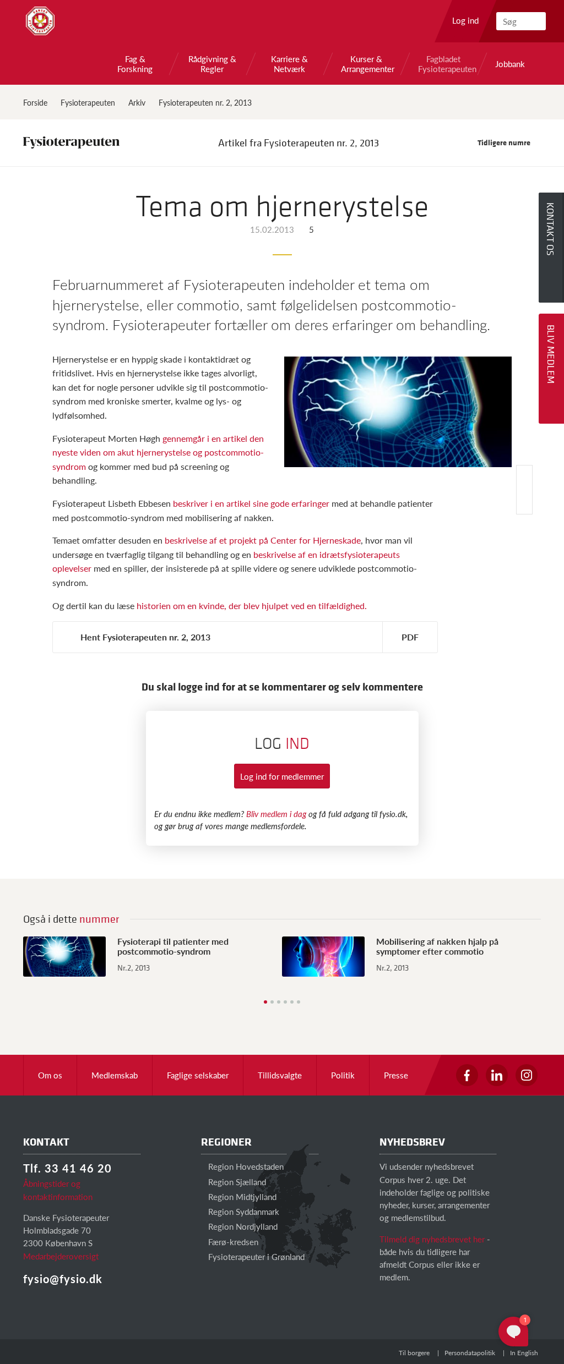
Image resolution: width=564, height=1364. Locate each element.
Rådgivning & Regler (212, 64)
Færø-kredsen (232, 1241)
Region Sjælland (236, 1181)
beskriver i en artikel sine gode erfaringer (252, 503)
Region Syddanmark (242, 1211)
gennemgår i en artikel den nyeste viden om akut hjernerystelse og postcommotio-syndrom (158, 452)
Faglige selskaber (198, 1075)
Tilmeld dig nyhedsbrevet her (432, 1239)
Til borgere (414, 1352)
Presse (396, 1075)
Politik (343, 1075)
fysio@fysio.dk (62, 1278)
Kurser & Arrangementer (366, 64)
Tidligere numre (505, 142)
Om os (50, 1075)
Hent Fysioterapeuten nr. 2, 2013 (145, 637)
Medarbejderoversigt (61, 1256)
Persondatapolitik (469, 1352)
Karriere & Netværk (289, 64)
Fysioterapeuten (88, 102)
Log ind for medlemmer (282, 776)
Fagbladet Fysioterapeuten (443, 64)
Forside (35, 102)
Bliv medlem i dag (276, 813)
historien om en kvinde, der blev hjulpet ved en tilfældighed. (252, 605)
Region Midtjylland (241, 1196)
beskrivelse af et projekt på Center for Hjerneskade (263, 540)
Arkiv (136, 102)
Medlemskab (114, 1075)
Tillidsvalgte (280, 1075)
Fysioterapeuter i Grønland (255, 1256)
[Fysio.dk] (40, 21)
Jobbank (510, 64)
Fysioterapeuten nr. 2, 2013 (205, 102)
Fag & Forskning (135, 64)
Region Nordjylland (242, 1226)
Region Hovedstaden (245, 1166)
